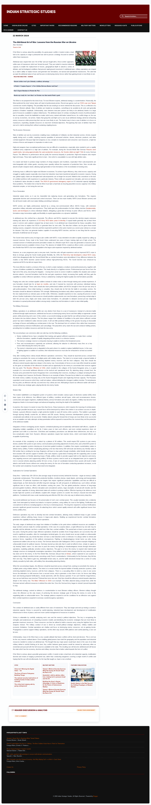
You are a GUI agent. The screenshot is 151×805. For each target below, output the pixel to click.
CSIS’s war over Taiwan (88, 103)
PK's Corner (8, 30)
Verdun (68, 554)
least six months (42, 284)
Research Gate (121, 25)
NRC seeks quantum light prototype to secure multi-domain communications (29, 754)
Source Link (17, 47)
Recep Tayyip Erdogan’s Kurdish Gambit (19, 749)
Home (6, 25)
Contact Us (22, 30)
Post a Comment (21, 716)
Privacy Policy (81, 767)
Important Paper (47, 25)
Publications (136, 25)
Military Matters (88, 25)
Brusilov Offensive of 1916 (36, 368)
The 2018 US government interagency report (55, 181)
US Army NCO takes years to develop (52, 220)
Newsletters (105, 25)
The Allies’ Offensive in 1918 (41, 581)
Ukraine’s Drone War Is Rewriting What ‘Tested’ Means (23, 738)
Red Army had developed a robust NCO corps (79, 255)
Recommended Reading (67, 25)
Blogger (95, 796)
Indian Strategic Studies (31, 11)
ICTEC (34, 25)
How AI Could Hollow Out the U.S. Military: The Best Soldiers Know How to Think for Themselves (36, 743)
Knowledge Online (20, 25)
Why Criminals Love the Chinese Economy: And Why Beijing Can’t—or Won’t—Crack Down (34, 759)
